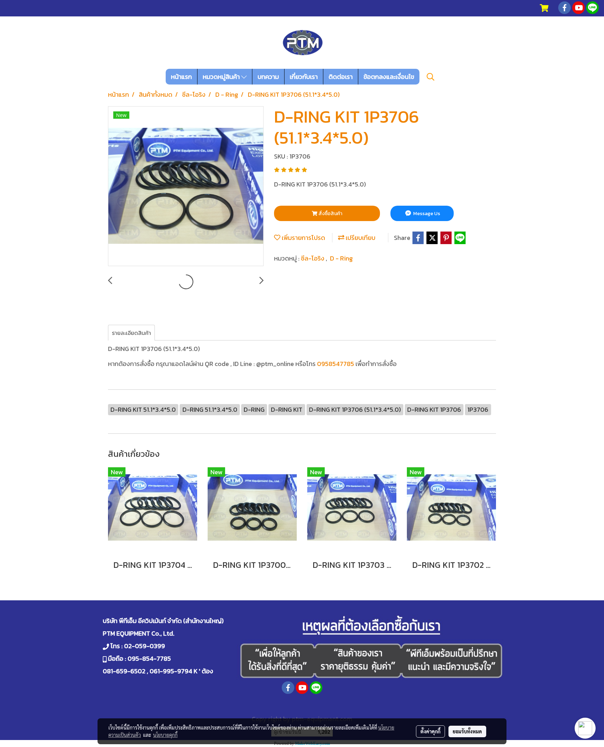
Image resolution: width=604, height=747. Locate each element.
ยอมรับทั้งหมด (467, 731)
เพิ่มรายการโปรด (302, 237)
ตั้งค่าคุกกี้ (430, 731)
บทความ (268, 76)
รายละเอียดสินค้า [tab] (131, 333)
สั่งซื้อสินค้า (329, 213)
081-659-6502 (124, 671)
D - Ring (341, 258)
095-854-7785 (149, 658)
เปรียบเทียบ (359, 237)
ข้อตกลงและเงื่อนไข (389, 76)
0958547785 (335, 363)
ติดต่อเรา (341, 76)
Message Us (426, 213)
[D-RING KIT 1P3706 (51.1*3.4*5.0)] (185, 186)
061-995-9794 (171, 671)
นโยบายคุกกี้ (165, 735)
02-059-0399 (144, 646)
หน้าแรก (181, 76)
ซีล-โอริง (313, 258)
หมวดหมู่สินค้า (222, 76)
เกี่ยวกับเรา (304, 76)
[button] (430, 76)
